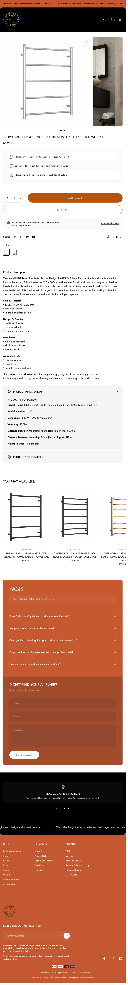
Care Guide (71, 874)
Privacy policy (48, 977)
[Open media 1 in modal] (87, 42)
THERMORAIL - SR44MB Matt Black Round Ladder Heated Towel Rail (74, 555)
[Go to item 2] (65, 130)
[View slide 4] (68, 808)
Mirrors (6, 874)
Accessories (9, 884)
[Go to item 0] (61, 130)
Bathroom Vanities (12, 851)
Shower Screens (11, 879)
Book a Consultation (44, 860)
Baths (5, 865)
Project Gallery (41, 856)
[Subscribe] (67, 936)
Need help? (117, 237)
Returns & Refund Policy (77, 865)
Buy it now (63, 209)
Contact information (87, 977)
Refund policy (36, 977)
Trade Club (39, 865)
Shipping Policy (73, 870)
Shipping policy (73, 977)
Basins (6, 860)
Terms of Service (74, 860)
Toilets (6, 870)
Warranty (70, 856)
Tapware (7, 856)
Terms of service (60, 977)
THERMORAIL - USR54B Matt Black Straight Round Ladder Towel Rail (26, 555)
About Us (38, 851)
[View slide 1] (57, 808)
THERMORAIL (26, 549)
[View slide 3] (65, 808)
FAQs (30, 598)
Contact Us (39, 870)
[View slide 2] (61, 808)
